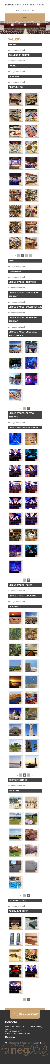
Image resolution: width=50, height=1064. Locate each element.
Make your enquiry (25, 1014)
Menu (25, 17)
